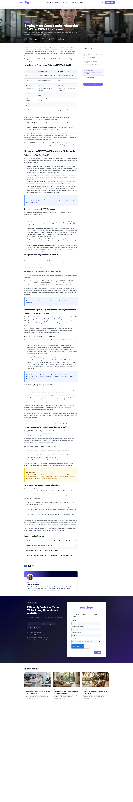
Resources (73, 2)
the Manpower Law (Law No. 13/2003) (64, 133)
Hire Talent (66, 2)
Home (25, 7)
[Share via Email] (33, 566)
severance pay (30, 139)
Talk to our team (29, 528)
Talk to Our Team (92, 84)
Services (49, 2)
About (81, 2)
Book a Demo (109, 2)
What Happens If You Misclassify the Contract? (90, 62)
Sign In (101, 2)
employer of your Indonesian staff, (45, 493)
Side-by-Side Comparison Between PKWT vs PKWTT (92, 51)
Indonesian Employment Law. (32, 119)
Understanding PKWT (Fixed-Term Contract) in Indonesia (92, 55)
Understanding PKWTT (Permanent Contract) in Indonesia (91, 58)
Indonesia (43, 39)
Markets (57, 2)
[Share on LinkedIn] (25, 566)
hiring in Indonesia (34, 47)
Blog (30, 7)
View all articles (103, 668)
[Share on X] (29, 566)
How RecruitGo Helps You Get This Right (91, 64)
